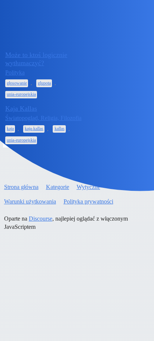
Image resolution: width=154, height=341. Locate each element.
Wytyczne (88, 187)
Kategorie (57, 187)
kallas (60, 128)
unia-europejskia (21, 94)
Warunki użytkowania (30, 201)
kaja (10, 128)
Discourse (40, 218)
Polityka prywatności (88, 201)
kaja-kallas (34, 128)
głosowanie (17, 83)
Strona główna (21, 187)
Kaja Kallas (21, 108)
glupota (44, 83)
